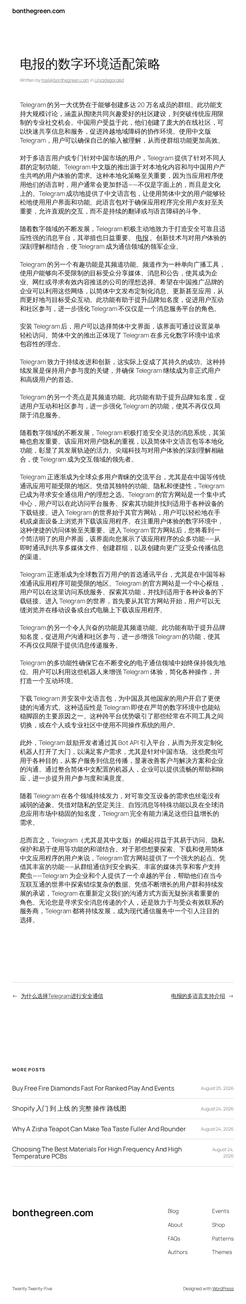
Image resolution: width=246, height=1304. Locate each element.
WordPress (223, 1288)
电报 (142, 237)
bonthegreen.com (38, 10)
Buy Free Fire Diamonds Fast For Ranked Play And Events (93, 1088)
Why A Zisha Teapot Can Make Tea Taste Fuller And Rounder (98, 1129)
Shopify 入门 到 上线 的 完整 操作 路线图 (69, 1108)
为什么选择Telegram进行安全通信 (62, 995)
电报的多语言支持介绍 (198, 995)
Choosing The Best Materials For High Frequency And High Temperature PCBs (97, 1153)
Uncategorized (109, 80)
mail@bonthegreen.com (65, 80)
